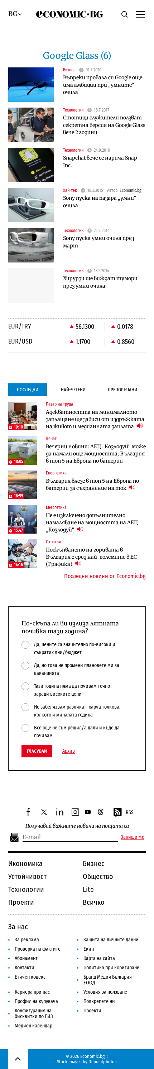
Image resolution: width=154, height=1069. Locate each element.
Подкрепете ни (99, 1001)
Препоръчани (122, 389)
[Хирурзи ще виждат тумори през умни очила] (31, 285)
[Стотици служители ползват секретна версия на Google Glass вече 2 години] (31, 125)
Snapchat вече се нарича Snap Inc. (100, 162)
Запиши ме (132, 837)
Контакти (24, 968)
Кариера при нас (32, 992)
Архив (68, 751)
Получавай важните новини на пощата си (77, 826)
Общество (98, 876)
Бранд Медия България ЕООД (107, 980)
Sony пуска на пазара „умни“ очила (99, 202)
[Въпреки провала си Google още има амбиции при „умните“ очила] (31, 84)
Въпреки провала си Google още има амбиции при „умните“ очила (102, 84)
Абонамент (26, 958)
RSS (130, 812)
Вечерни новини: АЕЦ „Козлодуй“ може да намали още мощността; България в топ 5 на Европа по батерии (96, 453)
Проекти (21, 902)
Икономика (25, 863)
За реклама (27, 940)
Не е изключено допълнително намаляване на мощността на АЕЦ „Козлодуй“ (92, 522)
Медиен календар (33, 1026)
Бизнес (94, 863)
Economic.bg (130, 190)
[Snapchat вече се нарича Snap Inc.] (31, 165)
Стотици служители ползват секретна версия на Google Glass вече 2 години (104, 125)
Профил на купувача (36, 1001)
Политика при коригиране (111, 968)
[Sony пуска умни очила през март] (31, 245)
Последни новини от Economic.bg (105, 576)
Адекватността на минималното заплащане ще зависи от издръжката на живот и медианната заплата (95, 419)
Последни (27, 389)
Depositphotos (102, 1061)
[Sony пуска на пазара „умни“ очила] (31, 205)
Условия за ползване (105, 992)
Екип (88, 949)
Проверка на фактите (38, 949)
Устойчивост (27, 876)
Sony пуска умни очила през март (98, 242)
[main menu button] (140, 14)
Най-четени (73, 389)
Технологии (26, 889)
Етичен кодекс (30, 977)
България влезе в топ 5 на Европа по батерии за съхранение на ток (92, 484)
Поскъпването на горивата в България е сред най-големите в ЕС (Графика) (91, 557)
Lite (88, 889)
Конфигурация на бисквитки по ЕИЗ (34, 1014)
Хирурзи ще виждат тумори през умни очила (100, 282)
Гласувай (37, 751)
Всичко (94, 902)
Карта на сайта (99, 958)
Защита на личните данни (111, 940)
